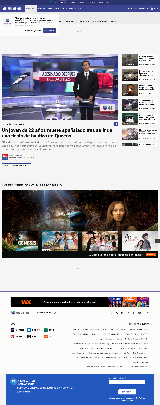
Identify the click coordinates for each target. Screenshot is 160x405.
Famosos (82, 2)
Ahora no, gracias (33, 30)
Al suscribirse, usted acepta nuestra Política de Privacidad (127, 399)
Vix (56, 2)
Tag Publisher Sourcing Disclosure (111, 339)
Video (113, 21)
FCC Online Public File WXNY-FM (88, 358)
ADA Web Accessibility (80, 334)
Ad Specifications (109, 334)
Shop (108, 2)
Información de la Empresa (138, 329)
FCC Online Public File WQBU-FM (136, 358)
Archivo (92, 334)
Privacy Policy (95, 329)
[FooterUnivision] (20, 313)
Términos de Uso (108, 329)
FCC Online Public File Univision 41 (135, 353)
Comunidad (83, 21)
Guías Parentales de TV (139, 334)
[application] (60, 87)
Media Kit (120, 334)
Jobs (99, 334)
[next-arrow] (157, 241)
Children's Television (87, 348)
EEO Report (143, 348)
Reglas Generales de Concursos (118, 344)
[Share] (115, 124)
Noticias (64, 2)
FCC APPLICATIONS (140, 362)
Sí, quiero (49, 30)
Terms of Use (121, 329)
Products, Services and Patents (136, 339)
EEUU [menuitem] (71, 8)
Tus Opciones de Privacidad (107, 348)
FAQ (127, 334)
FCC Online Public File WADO (112, 358)
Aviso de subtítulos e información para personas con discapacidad (97, 353)
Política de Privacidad (81, 329)
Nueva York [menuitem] (31, 8)
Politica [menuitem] (41, 8)
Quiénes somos (100, 21)
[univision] (11, 8)
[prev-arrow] (0, 241)
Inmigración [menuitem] (53, 8)
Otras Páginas (44, 313)
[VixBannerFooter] (80, 302)
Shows (73, 2)
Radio (101, 2)
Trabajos (69, 21)
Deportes (92, 2)
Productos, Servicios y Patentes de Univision (89, 344)
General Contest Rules (139, 344)
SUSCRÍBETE (127, 392)
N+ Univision (17, 156)
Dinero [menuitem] (64, 8)
